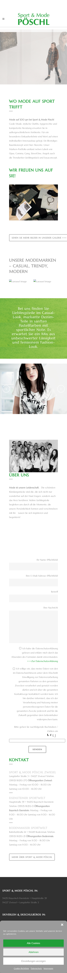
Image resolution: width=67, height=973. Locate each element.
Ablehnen (34, 952)
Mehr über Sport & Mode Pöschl (32, 857)
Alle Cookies (33, 943)
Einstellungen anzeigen (33, 961)
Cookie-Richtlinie (21, 968)
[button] (62, 924)
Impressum (48, 968)
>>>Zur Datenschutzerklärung (42, 661)
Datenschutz (36, 968)
